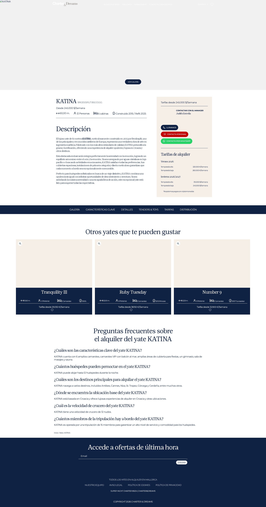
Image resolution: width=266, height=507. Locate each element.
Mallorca (126, 4)
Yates (61, 433)
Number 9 (212, 292)
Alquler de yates (111, 4)
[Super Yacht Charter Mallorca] (65, 4)
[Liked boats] (212, 4)
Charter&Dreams (146, 491)
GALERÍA (75, 209)
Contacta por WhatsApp (178, 141)
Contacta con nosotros (160, 4)
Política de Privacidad (168, 485)
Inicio (56, 433)
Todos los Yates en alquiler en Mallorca (133, 479)
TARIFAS (169, 209)
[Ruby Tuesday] (133, 287)
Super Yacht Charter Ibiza (124, 491)
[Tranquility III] (54, 287)
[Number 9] (212, 287)
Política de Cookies (139, 485)
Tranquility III (54, 292)
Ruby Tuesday (133, 292)
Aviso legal (115, 485)
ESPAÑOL (202, 4)
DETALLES (127, 209)
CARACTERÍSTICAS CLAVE (100, 209)
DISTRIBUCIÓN (188, 209)
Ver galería (133, 82)
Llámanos (171, 127)
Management (140, 4)
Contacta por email (176, 134)
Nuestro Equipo (94, 485)
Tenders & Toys (148, 209)
